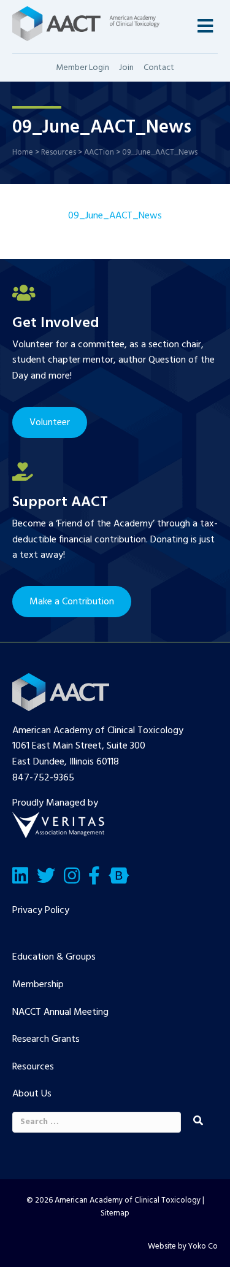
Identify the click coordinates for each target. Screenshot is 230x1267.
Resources (33, 1067)
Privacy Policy (40, 910)
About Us (32, 1094)
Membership (38, 985)
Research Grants (46, 1039)
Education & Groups (54, 957)
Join (126, 68)
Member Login (82, 68)
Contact (159, 68)
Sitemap (115, 1213)
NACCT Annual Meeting (60, 1012)
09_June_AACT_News (115, 216)
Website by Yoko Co (183, 1246)
